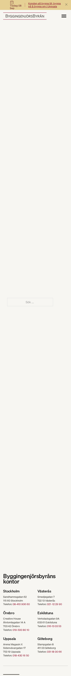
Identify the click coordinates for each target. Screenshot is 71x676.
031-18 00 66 (54, 652)
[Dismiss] (66, 4)
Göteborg (44, 639)
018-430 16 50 (21, 655)
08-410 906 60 (21, 604)
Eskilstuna (45, 613)
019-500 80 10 (21, 630)
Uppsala (9, 639)
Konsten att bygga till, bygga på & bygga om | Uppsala (44, 5)
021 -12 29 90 (54, 604)
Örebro (8, 613)
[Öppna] (64, 16)
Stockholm (11, 591)
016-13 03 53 (54, 626)
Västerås (44, 591)
